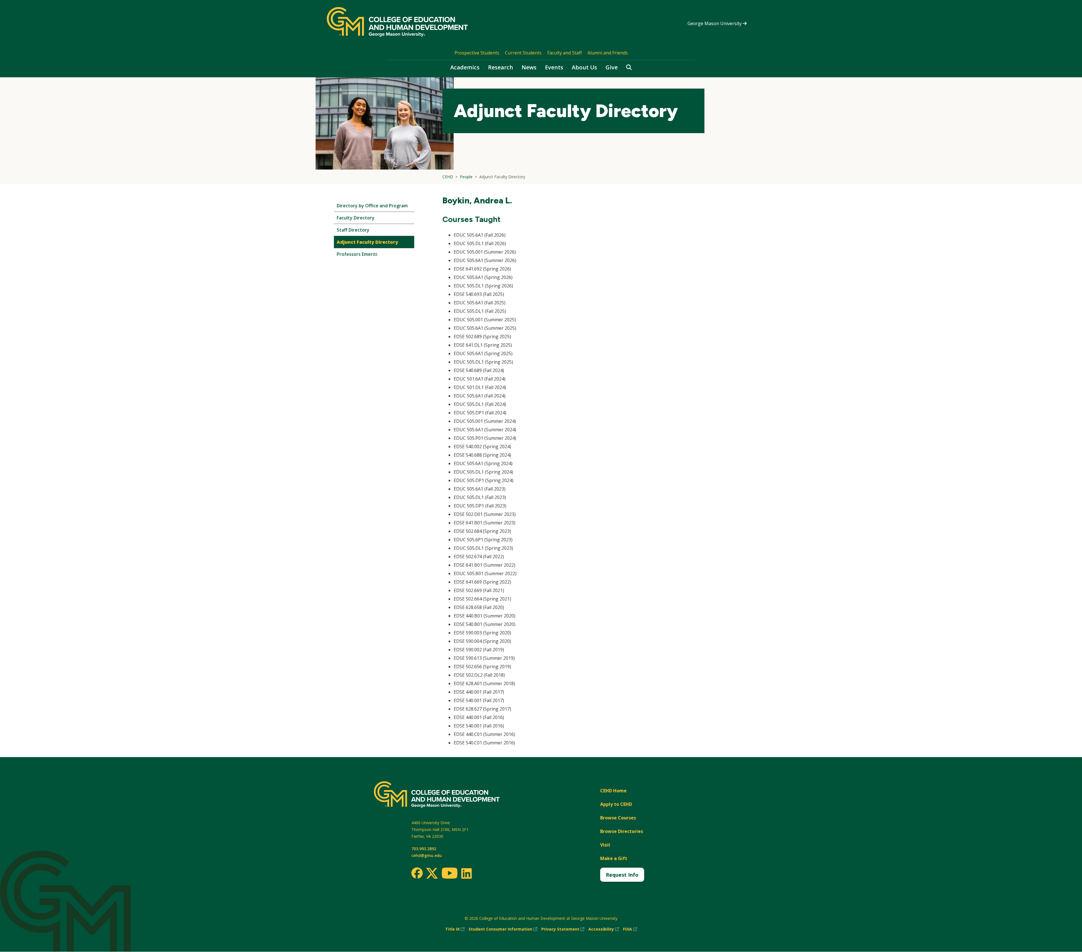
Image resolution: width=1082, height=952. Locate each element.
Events (554, 67)
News (529, 67)
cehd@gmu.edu (426, 855)
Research (500, 67)
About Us (584, 67)
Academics (465, 67)
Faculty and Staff (564, 53)
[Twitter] (431, 873)
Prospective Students (476, 53)
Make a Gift (613, 858)
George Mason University (715, 23)
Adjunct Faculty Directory (367, 242)
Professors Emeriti (357, 254)
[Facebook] (417, 873)
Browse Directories (621, 831)
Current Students (523, 53)
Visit (605, 845)
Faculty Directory (355, 218)
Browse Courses (618, 818)
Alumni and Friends (607, 53)
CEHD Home (613, 791)
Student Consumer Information (503, 929)
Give (612, 67)
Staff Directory (353, 230)
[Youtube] (449, 874)
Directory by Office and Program (372, 206)
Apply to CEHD (616, 804)
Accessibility (603, 929)
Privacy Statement (562, 929)
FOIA (630, 929)
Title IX (455, 929)
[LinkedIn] (466, 873)
